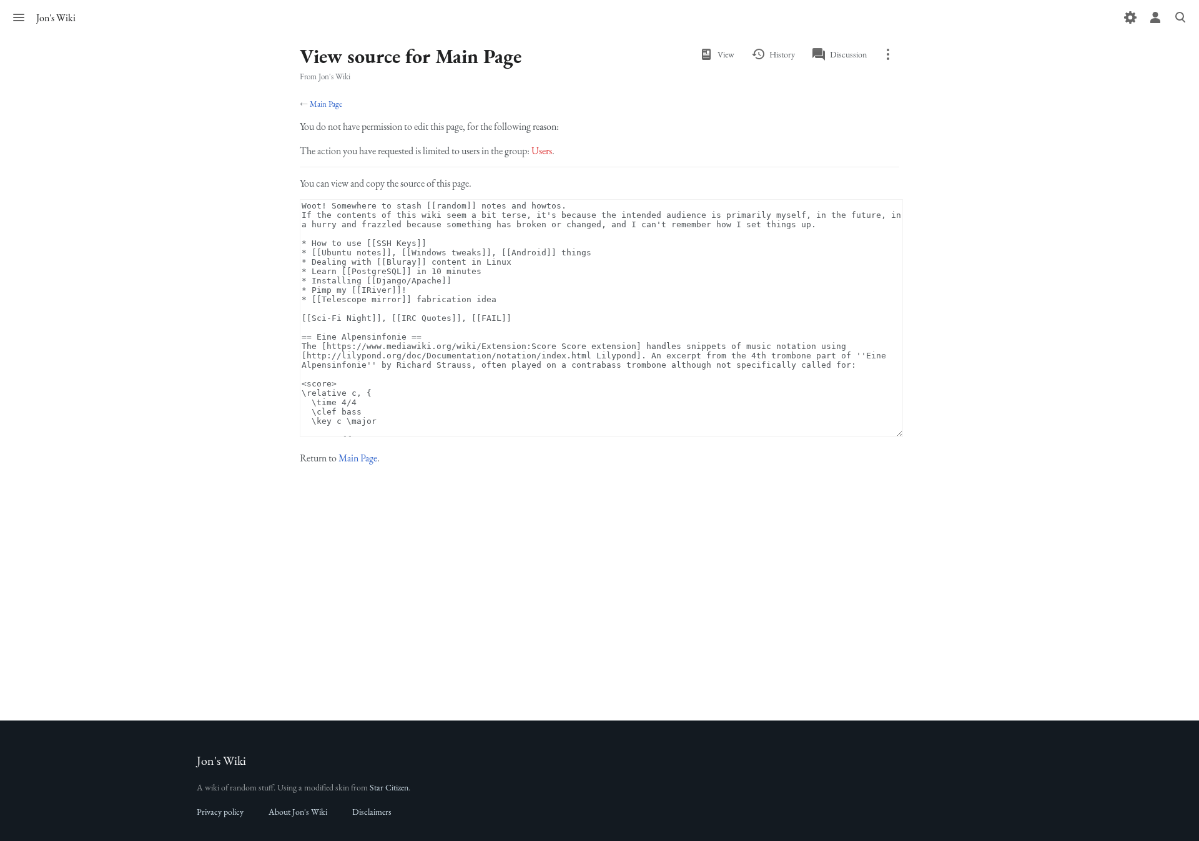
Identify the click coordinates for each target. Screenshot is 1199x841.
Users (541, 150)
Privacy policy (220, 811)
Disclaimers (372, 811)
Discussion (848, 54)
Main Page (326, 104)
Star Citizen (389, 787)
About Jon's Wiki (298, 811)
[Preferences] (1130, 17)
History (782, 54)
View (726, 54)
